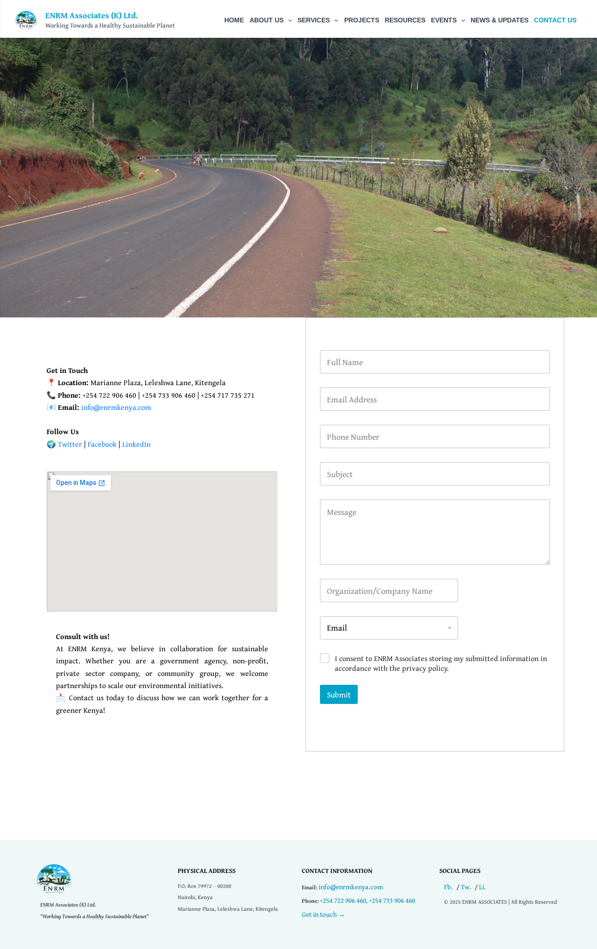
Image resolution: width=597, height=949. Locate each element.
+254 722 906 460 (343, 900)
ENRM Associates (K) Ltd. (91, 15)
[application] (288, 20)
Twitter (70, 444)
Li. (482, 887)
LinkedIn (136, 444)
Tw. (466, 887)
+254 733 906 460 (392, 900)
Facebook (102, 444)
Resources (405, 20)
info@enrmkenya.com (351, 887)
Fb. (448, 887)
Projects (361, 20)
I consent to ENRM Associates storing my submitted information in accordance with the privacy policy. (441, 663)
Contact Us (555, 20)
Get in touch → (323, 914)
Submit (339, 694)
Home (234, 20)
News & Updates (499, 20)
